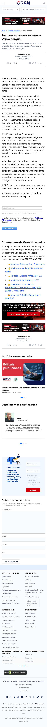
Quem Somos (7, 576)
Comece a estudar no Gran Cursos (23, 314)
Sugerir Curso (30, 627)
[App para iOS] (14, 697)
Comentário (7, 510)
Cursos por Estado (8, 637)
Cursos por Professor (9, 640)
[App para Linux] (10, 697)
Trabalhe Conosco (8, 600)
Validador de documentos (11, 590)
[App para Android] (18, 697)
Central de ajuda (33, 576)
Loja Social (5, 586)
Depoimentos (30, 613)
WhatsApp (31, 583)
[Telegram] (41, 697)
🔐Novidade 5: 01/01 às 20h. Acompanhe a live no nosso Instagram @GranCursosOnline (23, 287)
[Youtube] (22, 697)
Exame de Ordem (8, 620)
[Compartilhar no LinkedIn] (35, 63)
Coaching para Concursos (11, 617)
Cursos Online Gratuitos (10, 647)
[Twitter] (38, 697)
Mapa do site (23, 691)
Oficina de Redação (9, 644)
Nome (4, 536)
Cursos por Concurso (9, 630)
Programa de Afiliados (10, 597)
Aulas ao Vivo (30, 620)
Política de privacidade (23, 684)
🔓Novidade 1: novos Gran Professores (26, 264)
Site (3, 552)
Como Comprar (7, 583)
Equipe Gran (25, 54)
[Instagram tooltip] (26, 697)
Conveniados (6, 593)
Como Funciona (7, 580)
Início (3, 30)
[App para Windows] (6, 697)
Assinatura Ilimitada (9, 613)
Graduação (6, 623)
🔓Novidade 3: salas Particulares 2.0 (25, 275)
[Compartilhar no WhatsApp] (38, 63)
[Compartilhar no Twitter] (32, 63)
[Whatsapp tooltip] (30, 697)
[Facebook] (34, 697)
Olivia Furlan (6, 393)
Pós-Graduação (7, 627)
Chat (29, 580)
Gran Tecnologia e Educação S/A (33, 704)
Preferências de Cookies (10, 603)
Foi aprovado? (32, 603)
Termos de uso (23, 688)
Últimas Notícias (14, 30)
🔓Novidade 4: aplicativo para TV (23, 280)
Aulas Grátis (29, 623)
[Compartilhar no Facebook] (29, 63)
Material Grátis (30, 617)
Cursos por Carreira (9, 634)
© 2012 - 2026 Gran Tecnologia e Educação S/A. (23, 681)
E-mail (5, 544)
